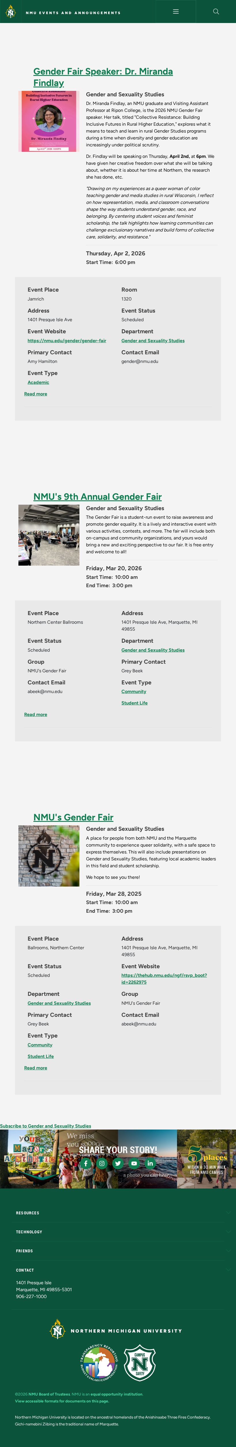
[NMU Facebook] (86, 1163)
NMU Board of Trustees (49, 1394)
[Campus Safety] (140, 1362)
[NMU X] (118, 1163)
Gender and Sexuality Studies (152, 340)
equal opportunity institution (116, 1394)
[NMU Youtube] (134, 1163)
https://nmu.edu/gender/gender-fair (67, 340)
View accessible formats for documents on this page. (62, 1401)
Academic (38, 382)
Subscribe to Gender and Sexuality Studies (45, 1126)
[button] (216, 11)
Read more (35, 394)
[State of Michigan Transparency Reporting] (99, 1362)
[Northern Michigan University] (10, 11)
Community (133, 691)
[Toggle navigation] (176, 11)
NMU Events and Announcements (73, 13)
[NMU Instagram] (102, 1163)
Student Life (134, 703)
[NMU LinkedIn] (150, 1163)
